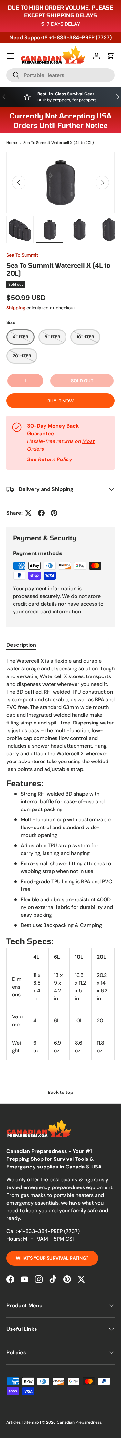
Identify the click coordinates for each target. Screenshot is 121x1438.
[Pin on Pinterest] (54, 512)
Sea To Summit (22, 255)
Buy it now (60, 401)
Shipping (15, 308)
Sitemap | (33, 1422)
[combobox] (60, 75)
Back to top (60, 1092)
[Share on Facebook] (41, 512)
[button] (111, 56)
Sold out (82, 380)
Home (11, 143)
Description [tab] (21, 644)
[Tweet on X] (28, 512)
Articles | (15, 1422)
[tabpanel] (60, 858)
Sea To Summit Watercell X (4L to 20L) (58, 143)
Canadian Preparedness (79, 1422)
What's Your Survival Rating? (52, 1258)
